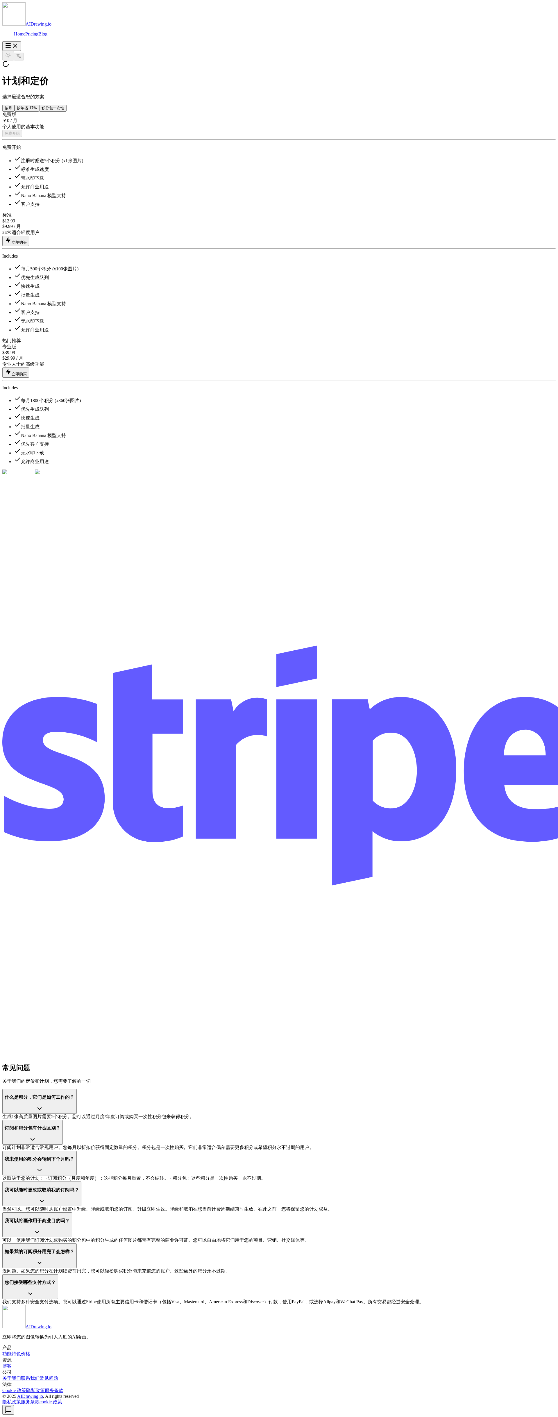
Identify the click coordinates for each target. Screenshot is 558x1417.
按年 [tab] (27, 108)
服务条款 (30, 1401)
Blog (42, 33)
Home (19, 33)
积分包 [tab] (53, 108)
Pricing (31, 33)
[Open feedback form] (8, 1410)
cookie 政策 (51, 1401)
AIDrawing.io (30, 1396)
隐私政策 (11, 1401)
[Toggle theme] (8, 55)
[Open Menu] (11, 46)
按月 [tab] (8, 108)
